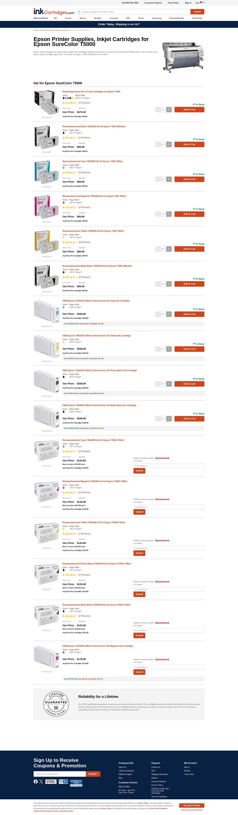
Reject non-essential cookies (192, 810)
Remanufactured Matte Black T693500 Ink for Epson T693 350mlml (97, 266)
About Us (122, 767)
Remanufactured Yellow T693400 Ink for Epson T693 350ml (93, 231)
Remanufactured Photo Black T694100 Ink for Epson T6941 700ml (97, 563)
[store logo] (54, 11)
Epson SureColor (62, 30)
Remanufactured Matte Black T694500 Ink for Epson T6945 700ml (96, 605)
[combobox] (140, 11)
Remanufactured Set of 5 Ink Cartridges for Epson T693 (91, 91)
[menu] (119, 18)
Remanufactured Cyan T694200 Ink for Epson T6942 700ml (93, 440)
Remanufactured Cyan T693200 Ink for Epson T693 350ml (92, 161)
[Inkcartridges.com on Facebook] (36, 783)
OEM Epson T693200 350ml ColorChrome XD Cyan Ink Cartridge (96, 301)
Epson (52, 30)
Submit (139, 471)
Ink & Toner (44, 30)
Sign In (188, 3)
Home (36, 30)
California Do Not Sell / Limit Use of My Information (160, 791)
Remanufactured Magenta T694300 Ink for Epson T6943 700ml (95, 481)
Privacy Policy (157, 785)
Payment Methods (158, 781)
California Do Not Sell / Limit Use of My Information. (53, 811)
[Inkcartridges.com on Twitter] (41, 783)
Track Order (173, 3)
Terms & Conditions (159, 797)
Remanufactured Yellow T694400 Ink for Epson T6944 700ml (94, 522)
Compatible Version (96, 324)
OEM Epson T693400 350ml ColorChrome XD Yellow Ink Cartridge (97, 335)
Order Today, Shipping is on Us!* (119, 24)
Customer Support (153, 3)
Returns (154, 778)
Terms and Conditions (158, 808)
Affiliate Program (125, 774)
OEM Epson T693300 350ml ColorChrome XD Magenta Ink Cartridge (98, 646)
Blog (120, 778)
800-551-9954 (132, 3)
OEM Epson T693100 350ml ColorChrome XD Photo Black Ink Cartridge (100, 370)
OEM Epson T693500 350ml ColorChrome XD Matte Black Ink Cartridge (99, 405)
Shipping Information (159, 774)
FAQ (153, 771)
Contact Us (155, 767)
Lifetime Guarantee (126, 771)
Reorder (187, 771)
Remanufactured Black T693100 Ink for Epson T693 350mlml (94, 126)
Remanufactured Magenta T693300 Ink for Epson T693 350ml (94, 196)
